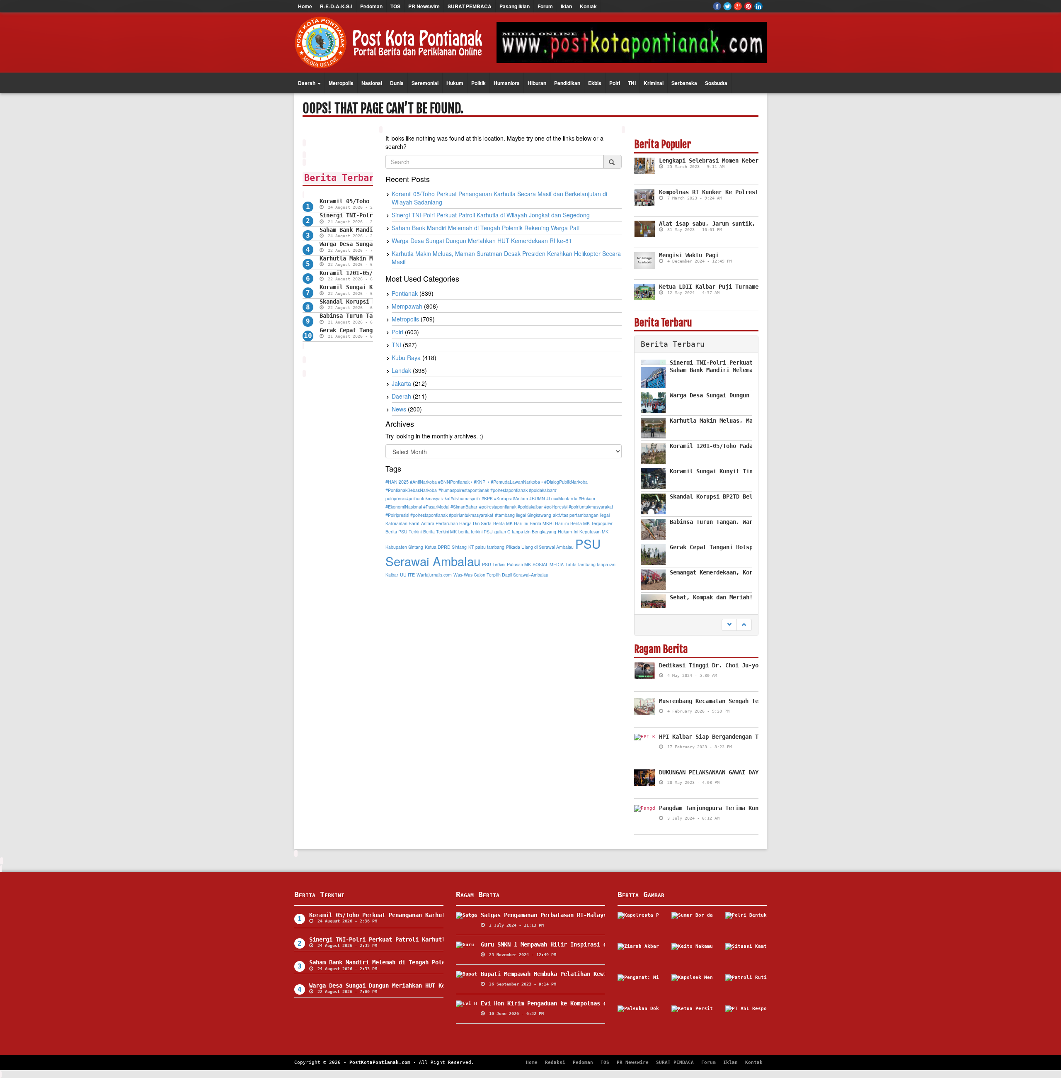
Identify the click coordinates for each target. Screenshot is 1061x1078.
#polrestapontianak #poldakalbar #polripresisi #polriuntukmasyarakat (546, 507)
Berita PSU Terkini (403, 531)
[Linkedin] (758, 6)
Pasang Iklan (514, 6)
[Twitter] (727, 6)
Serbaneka (684, 83)
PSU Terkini (493, 564)
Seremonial (425, 83)
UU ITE (407, 575)
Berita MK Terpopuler (591, 523)
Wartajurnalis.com (434, 575)
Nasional (371, 83)
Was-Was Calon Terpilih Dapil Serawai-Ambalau (500, 575)
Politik (478, 83)
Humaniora (507, 83)
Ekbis (594, 83)
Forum (545, 6)
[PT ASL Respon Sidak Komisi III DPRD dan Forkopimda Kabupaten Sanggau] (746, 1017)
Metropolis (341, 83)
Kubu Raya (406, 357)
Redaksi (555, 1062)
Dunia (397, 83)
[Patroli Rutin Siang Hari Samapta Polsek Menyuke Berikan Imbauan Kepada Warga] (746, 986)
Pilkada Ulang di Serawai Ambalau (540, 547)
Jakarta (401, 383)
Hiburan (537, 83)
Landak (401, 370)
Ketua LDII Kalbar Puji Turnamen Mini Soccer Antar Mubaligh (755, 286)
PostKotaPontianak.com (379, 1062)
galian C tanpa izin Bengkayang (525, 531)
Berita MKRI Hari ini (549, 523)
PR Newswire (424, 6)
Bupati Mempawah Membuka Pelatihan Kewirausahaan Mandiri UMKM (580, 974)
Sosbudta (716, 83)
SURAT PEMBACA (470, 6)
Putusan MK (519, 564)
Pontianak (405, 293)
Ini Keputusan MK (591, 531)
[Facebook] (717, 6)
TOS (395, 6)
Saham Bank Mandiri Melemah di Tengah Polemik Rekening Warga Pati (485, 228)
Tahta (571, 564)
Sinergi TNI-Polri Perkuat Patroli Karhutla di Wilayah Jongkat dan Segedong (491, 215)
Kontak (588, 6)
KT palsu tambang (486, 547)
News (399, 409)
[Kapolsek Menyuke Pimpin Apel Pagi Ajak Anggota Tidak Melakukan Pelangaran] (692, 986)
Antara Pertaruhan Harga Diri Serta (456, 523)
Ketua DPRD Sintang (446, 547)
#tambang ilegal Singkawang (523, 515)
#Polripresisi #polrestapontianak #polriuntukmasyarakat (439, 515)
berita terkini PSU (475, 531)
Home (305, 6)
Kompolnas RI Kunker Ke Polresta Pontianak (727, 192)
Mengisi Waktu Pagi (689, 255)
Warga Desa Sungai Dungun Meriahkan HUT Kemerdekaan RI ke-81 (482, 240)
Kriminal (654, 83)
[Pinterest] (748, 6)
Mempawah (407, 306)
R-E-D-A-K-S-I (336, 6)
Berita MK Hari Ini (510, 523)
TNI (632, 83)
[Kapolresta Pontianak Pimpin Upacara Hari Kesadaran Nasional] (638, 924)
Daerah (307, 83)
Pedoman (371, 6)
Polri (614, 83)
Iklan (566, 6)
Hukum (454, 83)
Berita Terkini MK (440, 531)
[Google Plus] (738, 6)
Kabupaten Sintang (404, 547)
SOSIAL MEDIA (548, 564)
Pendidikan (567, 83)
